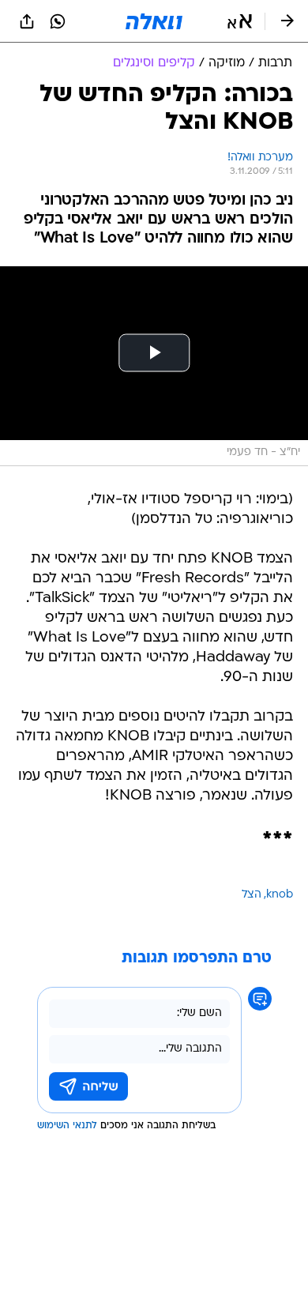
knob (279, 895)
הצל (251, 895)
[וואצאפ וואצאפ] (58, 21)
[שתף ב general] (27, 21)
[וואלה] (154, 21)
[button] (239, 21)
